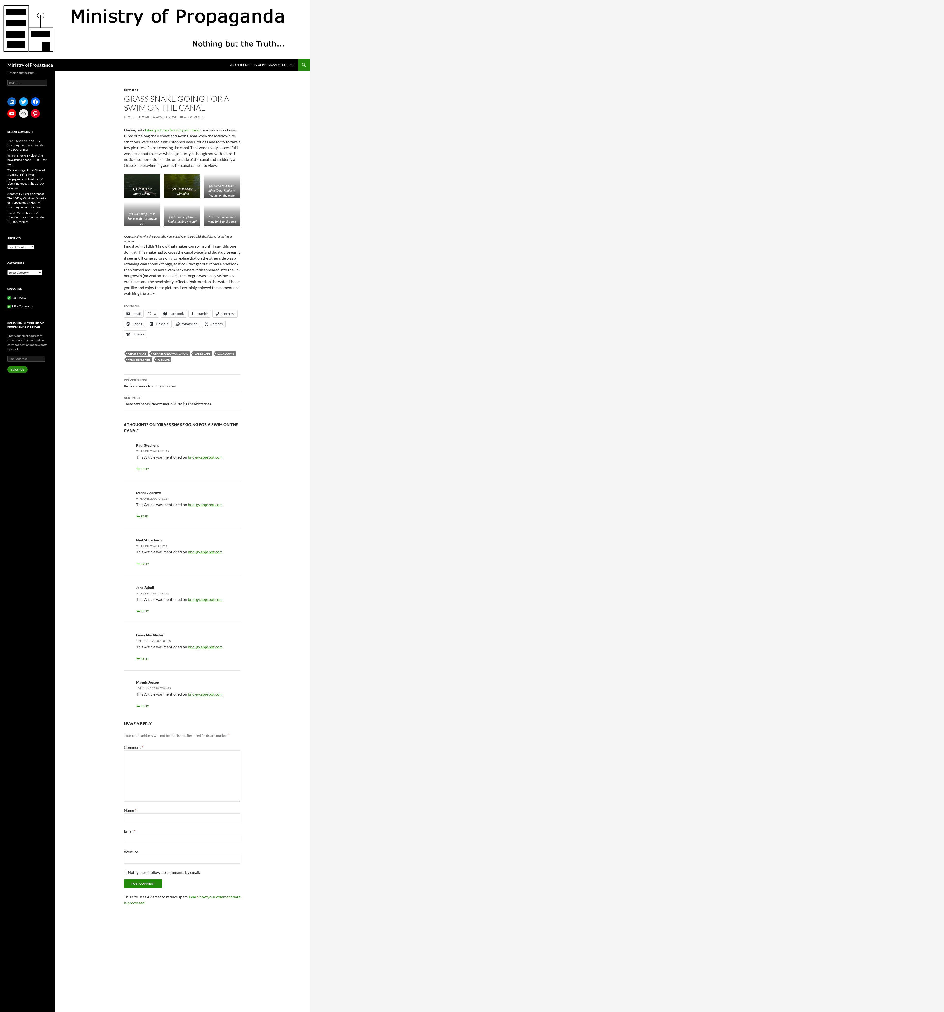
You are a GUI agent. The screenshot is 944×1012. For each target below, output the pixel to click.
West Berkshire (139, 636)
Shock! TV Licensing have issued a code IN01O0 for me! (25, 145)
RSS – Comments (22, 306)
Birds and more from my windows (150, 660)
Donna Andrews (148, 769)
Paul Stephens (147, 722)
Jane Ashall (145, 864)
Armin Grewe (166, 117)
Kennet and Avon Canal (170, 630)
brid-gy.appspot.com (205, 734)
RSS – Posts (18, 297)
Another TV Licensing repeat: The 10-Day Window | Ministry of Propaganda (27, 198)
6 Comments (193, 117)
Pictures (131, 90)
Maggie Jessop (147, 959)
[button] (246, 255)
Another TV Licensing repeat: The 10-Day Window (25, 183)
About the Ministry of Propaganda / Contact (262, 64)
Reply (145, 746)
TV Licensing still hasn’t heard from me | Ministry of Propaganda (26, 174)
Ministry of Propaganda (30, 65)
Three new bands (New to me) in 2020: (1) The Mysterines (167, 678)
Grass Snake (137, 630)
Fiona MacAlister (149, 912)
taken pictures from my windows (172, 130)
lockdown (225, 630)
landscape (202, 630)
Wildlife (163, 636)
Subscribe (17, 369)
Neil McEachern (149, 817)
